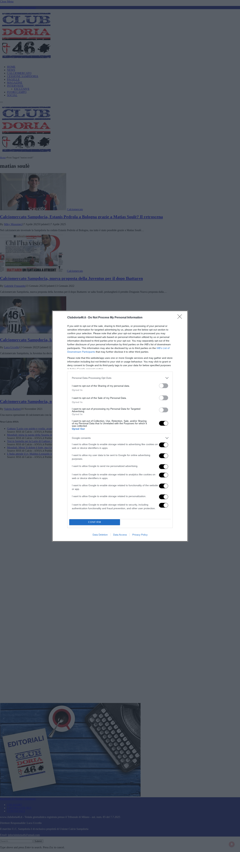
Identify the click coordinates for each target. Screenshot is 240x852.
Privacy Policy (140, 534)
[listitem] (120, 378)
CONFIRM (94, 522)
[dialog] (120, 426)
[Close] (180, 317)
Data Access (120, 534)
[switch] (163, 385)
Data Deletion (100, 534)
